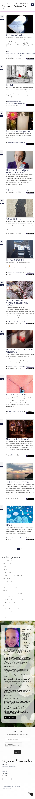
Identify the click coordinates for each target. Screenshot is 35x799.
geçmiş (28, 103)
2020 (28, 190)
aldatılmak (20, 411)
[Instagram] (10, 779)
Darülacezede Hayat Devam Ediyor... (11, 596)
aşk (30, 53)
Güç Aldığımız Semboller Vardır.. (10, 602)
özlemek (17, 272)
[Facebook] (4, 779)
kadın (14, 411)
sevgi (33, 53)
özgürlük (12, 537)
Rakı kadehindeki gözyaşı (18, 131)
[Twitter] (7, 779)
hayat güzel (21, 321)
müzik (8, 454)
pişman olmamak (24, 55)
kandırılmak (21, 366)
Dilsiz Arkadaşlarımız (7, 590)
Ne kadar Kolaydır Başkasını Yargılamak (19, 350)
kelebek (28, 53)
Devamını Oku (30, 58)
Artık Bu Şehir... (13, 219)
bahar (15, 537)
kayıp (30, 190)
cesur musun (15, 366)
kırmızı (8, 101)
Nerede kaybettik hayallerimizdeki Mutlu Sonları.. (17, 302)
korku (15, 190)
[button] (31, 794)
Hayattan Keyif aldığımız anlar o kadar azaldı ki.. (17, 171)
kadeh (8, 411)
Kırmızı (9, 85)
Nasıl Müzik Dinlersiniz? (17, 439)
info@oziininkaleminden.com (9, 766)
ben (17, 56)
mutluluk (19, 537)
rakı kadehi (9, 142)
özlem (15, 53)
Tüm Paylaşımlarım (10, 717)
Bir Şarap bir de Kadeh (17, 394)
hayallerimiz (10, 321)
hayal (11, 454)
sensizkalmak (22, 142)
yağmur (9, 272)
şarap (11, 411)
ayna (15, 56)
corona (24, 190)
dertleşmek (13, 55)
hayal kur (26, 321)
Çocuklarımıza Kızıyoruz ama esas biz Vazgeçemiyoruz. (15, 608)
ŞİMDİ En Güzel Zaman (17, 482)
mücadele (29, 366)
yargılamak (9, 366)
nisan (8, 537)
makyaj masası (13, 101)
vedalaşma (18, 103)
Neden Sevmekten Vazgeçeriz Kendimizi (12, 587)
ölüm (21, 53)
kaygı (18, 190)
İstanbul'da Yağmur (15, 260)
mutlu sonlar (16, 321)
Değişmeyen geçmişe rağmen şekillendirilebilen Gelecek (15, 593)
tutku (8, 56)
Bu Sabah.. (5, 569)
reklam (33, 190)
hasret (24, 53)
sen (19, 56)
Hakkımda (4, 771)
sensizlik (11, 53)
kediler (20, 272)
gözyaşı (18, 53)
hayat (22, 103)
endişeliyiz (11, 190)
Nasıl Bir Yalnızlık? (7, 572)
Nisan (9, 525)
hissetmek (15, 454)
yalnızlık (18, 55)
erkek (17, 411)
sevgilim (11, 56)
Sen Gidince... (6, 617)
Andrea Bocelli (24, 454)
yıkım (15, 103)
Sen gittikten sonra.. (15, 35)
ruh (10, 55)
